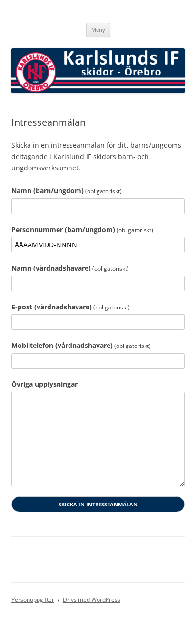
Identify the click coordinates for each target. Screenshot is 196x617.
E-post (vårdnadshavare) (70, 306)
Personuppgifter (32, 600)
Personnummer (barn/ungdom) (82, 229)
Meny (98, 29)
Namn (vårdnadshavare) (70, 267)
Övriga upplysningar (44, 384)
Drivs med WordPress (91, 600)
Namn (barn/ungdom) (66, 190)
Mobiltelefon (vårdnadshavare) (81, 345)
